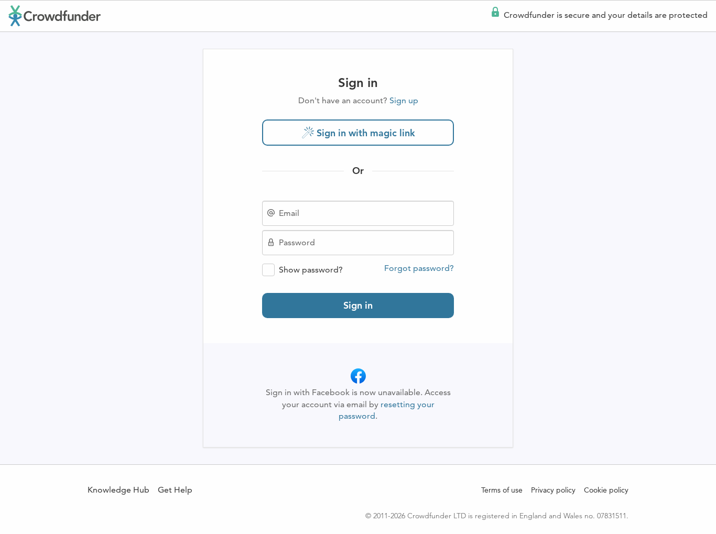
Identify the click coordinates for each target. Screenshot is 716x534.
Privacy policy (553, 490)
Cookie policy (606, 490)
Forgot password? (419, 268)
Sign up (403, 100)
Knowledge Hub (118, 490)
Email (289, 213)
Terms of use (502, 490)
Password (297, 242)
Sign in (358, 305)
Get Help (175, 490)
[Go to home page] (54, 15)
